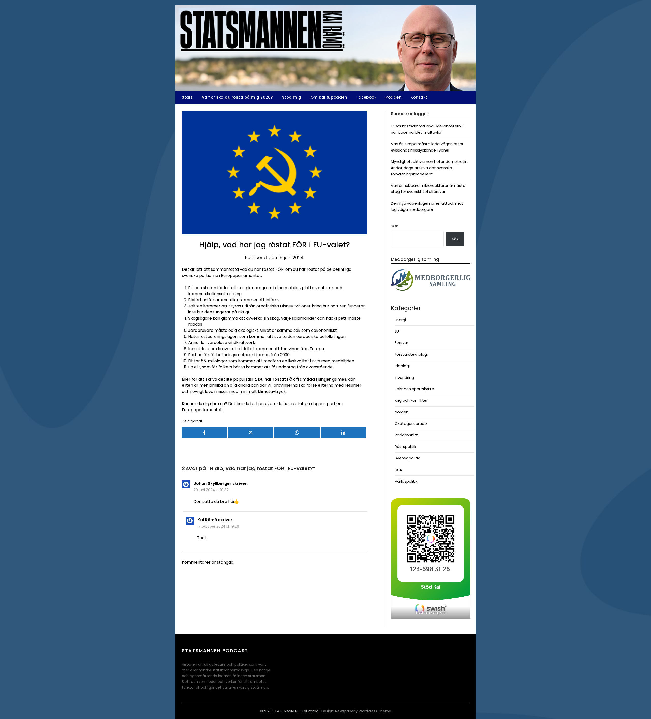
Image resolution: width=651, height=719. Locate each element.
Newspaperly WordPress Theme (363, 711)
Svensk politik (407, 458)
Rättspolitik (405, 446)
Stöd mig (291, 97)
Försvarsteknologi (411, 354)
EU (397, 331)
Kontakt (419, 97)
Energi (400, 319)
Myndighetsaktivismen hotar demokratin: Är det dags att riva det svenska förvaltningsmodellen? (429, 168)
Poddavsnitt (406, 435)
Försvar (401, 342)
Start (187, 97)
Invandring (404, 377)
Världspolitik (406, 481)
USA (398, 469)
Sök (394, 226)
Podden (394, 97)
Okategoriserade (411, 423)
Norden (401, 412)
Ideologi (402, 365)
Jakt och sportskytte (414, 389)
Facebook (366, 97)
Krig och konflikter (411, 400)
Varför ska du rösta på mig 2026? (237, 97)
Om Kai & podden (328, 97)
